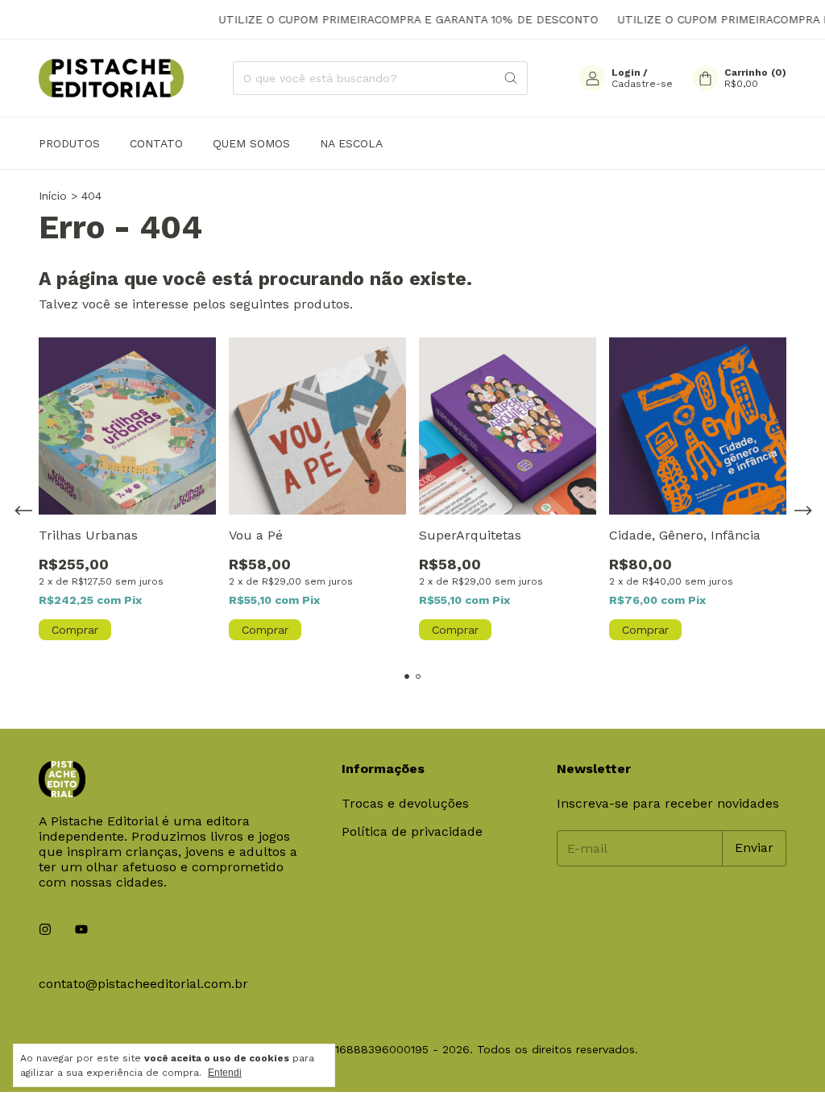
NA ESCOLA (351, 143)
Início (53, 195)
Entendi (225, 1072)
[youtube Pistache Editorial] (81, 929)
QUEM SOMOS (251, 143)
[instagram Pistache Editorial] (45, 929)
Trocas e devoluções (405, 803)
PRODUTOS (69, 143)
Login (626, 72)
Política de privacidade (412, 831)
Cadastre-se (642, 83)
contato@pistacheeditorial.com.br (143, 983)
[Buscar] (511, 78)
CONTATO (156, 143)
